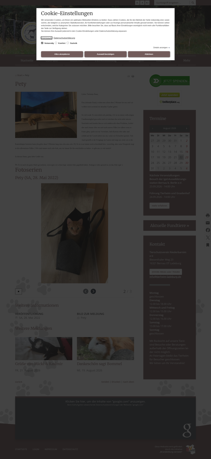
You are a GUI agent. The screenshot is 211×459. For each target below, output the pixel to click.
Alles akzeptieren (62, 54)
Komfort (62, 43)
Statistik (73, 43)
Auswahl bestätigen (105, 54)
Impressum (46, 38)
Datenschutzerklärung (64, 38)
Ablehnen (149, 54)
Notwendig (49, 43)
